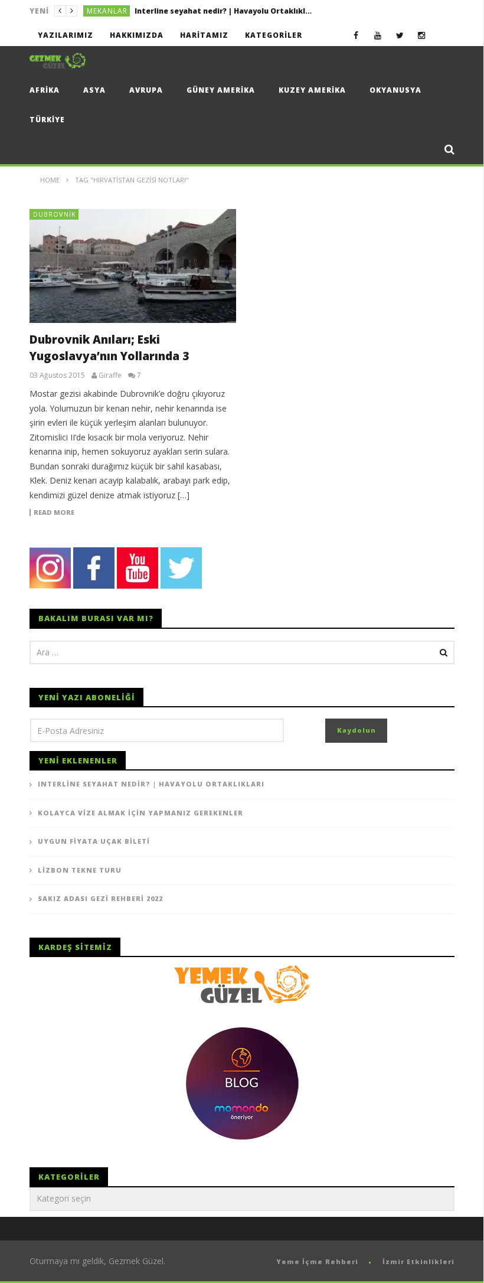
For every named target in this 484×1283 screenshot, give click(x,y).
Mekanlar (107, 11)
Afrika (45, 90)
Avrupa (146, 90)
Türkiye (47, 120)
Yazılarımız (65, 35)
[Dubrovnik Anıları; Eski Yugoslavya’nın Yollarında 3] (133, 266)
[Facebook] (356, 35)
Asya (94, 90)
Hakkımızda (136, 35)
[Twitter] (400, 35)
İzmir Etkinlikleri (418, 1261)
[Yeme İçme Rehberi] (242, 983)
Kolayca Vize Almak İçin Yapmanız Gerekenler (221, 11)
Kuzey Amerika (312, 90)
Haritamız (204, 35)
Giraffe (110, 375)
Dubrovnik (54, 214)
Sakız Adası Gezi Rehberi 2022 (100, 898)
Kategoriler (273, 35)
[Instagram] (422, 35)
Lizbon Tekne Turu (80, 870)
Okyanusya (395, 90)
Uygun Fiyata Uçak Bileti (94, 841)
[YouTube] (378, 35)
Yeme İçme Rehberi (317, 1261)
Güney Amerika (221, 90)
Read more (54, 512)
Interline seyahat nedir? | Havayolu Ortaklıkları (151, 783)
